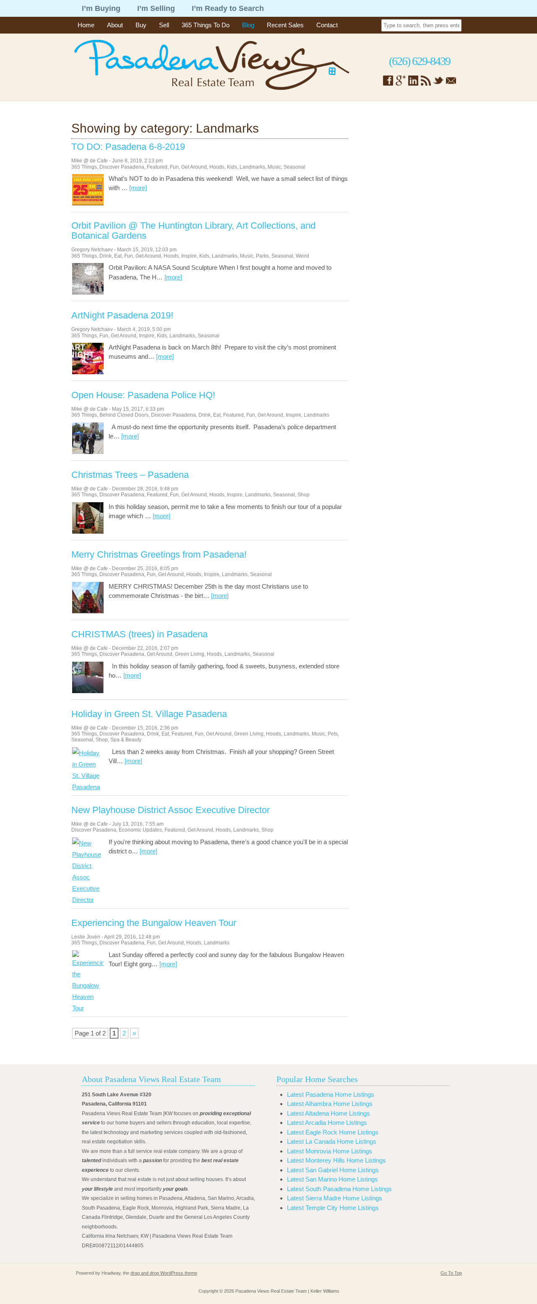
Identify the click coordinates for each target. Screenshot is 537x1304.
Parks (262, 256)
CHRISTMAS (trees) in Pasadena (139, 634)
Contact (327, 25)
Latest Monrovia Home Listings (329, 1151)
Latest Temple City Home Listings (333, 1207)
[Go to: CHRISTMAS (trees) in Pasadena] (88, 690)
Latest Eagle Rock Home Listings (332, 1132)
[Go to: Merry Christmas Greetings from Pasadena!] (88, 611)
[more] (138, 187)
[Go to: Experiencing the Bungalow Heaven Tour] (88, 1008)
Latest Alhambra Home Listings (330, 1103)
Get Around (194, 167)
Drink (105, 256)
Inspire (189, 256)
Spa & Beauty (125, 740)
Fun (174, 167)
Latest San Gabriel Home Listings (333, 1170)
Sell (164, 25)
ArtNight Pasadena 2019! (122, 315)
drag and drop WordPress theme (163, 1272)
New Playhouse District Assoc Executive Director (170, 810)
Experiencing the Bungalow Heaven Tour (153, 923)
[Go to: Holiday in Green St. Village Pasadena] (88, 786)
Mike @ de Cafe (89, 161)
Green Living (189, 654)
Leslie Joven (85, 937)
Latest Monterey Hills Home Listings (336, 1160)
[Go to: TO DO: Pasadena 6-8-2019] (88, 203)
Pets (333, 734)
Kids (232, 167)
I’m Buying (101, 8)
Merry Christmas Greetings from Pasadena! (159, 555)
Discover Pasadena (121, 167)
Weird (302, 256)
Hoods (216, 167)
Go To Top (451, 1272)
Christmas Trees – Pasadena (130, 475)
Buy (141, 25)
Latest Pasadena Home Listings (330, 1094)
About (115, 25)
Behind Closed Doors (124, 415)
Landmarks (252, 167)
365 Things (84, 167)
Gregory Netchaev (92, 250)
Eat (118, 256)
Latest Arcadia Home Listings (327, 1122)
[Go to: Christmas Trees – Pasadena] (88, 531)
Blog (248, 25)
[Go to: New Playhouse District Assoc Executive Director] (88, 899)
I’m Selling (156, 8)
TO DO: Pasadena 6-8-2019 (128, 147)
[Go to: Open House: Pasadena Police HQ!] (88, 451)
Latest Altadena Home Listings (328, 1113)
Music (274, 167)
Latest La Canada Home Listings (331, 1141)
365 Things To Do (205, 25)
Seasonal (294, 167)
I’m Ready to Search (228, 8)
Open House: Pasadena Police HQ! (143, 395)
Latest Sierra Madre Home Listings (334, 1198)
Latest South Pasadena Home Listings (339, 1188)
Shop (303, 495)
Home (86, 25)
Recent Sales (285, 25)
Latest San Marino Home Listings (332, 1179)
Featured (157, 167)
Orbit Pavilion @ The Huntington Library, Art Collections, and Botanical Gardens (193, 231)
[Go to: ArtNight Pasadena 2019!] (88, 372)
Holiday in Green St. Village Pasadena (149, 714)
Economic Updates (140, 830)
